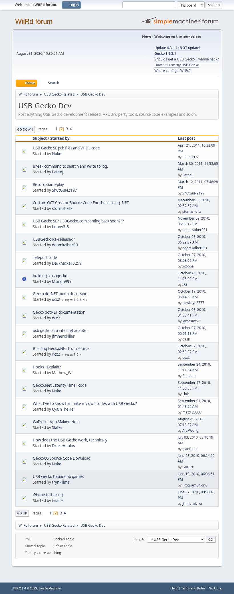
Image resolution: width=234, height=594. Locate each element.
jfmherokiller (63, 336)
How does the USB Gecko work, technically (70, 440)
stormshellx (62, 208)
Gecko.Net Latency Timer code (60, 385)
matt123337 (192, 412)
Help (174, 588)
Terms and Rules (193, 588)
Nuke (56, 153)
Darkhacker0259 (67, 263)
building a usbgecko (50, 275)
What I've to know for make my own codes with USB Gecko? (85, 403)
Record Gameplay (48, 184)
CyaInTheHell (63, 409)
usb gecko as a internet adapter (60, 330)
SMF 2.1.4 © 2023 (24, 588)
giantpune (190, 448)
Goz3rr (187, 467)
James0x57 (191, 321)
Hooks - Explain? (47, 367)
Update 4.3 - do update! (177, 47)
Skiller (57, 427)
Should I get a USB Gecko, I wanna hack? (186, 59)
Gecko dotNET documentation (59, 312)
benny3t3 (60, 226)
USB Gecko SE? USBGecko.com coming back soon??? (78, 221)
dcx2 (56, 299)
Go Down (25, 129)
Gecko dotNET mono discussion (60, 293)
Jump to (139, 539)
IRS (184, 284)
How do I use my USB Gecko (176, 64)
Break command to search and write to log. (70, 166)
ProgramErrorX (194, 485)
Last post (186, 138)
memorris (190, 156)
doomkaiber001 (194, 229)
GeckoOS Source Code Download (61, 458)
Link (185, 394)
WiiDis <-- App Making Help (56, 421)
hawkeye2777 (193, 302)
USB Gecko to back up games (58, 476)
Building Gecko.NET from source (61, 348)
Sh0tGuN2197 (64, 190)
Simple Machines (50, 588)
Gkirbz (57, 500)
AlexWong (190, 430)
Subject (40, 138)
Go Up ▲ (215, 588)
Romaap (188, 375)
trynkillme (61, 482)
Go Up (22, 513)
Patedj (57, 172)
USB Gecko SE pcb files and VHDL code (66, 148)
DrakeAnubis (63, 445)
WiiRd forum (34, 21)
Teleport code (45, 257)
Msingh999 (62, 281)
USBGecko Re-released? (54, 239)
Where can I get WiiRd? (172, 70)
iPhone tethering (48, 494)
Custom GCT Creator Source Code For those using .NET (81, 202)
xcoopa (188, 266)
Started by (60, 138)
